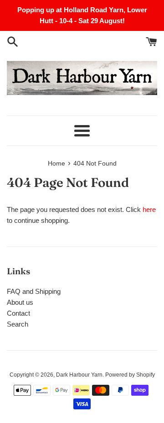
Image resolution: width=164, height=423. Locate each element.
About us (20, 302)
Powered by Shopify (130, 375)
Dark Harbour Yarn (79, 375)
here (149, 209)
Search (17, 324)
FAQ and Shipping (34, 291)
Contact (18, 313)
